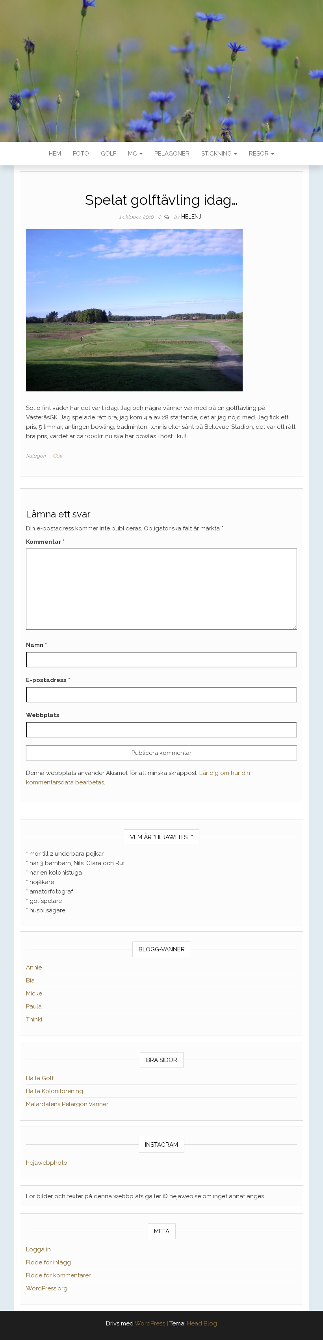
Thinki (34, 1019)
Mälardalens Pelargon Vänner (67, 1104)
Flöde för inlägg (48, 1262)
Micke (34, 993)
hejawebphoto (46, 1162)
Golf (108, 153)
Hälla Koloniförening (54, 1091)
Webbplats (42, 715)
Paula (34, 1006)
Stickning (217, 153)
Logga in (38, 1249)
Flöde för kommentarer (58, 1275)
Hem (55, 153)
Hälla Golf (40, 1078)
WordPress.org (46, 1288)
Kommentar (45, 541)
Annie (34, 967)
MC (133, 153)
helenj (191, 216)
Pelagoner (171, 153)
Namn (36, 645)
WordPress (150, 1323)
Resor (259, 153)
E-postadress (48, 680)
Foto (81, 153)
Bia (30, 980)
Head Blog (202, 1323)
